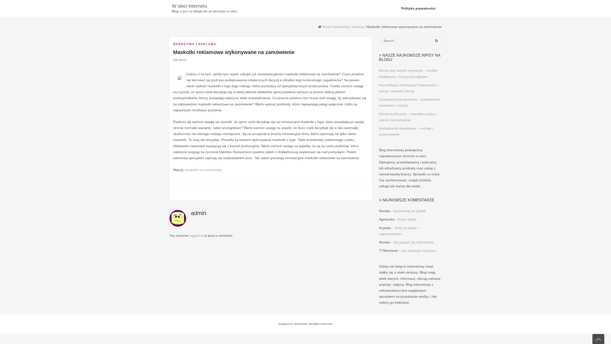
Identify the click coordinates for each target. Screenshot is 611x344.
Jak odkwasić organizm (418, 251)
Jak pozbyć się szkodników (413, 242)
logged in (196, 235)
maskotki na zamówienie (203, 170)
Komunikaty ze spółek (409, 211)
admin (182, 60)
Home (326, 27)
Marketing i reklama (349, 27)
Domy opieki (407, 219)
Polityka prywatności (418, 8)
